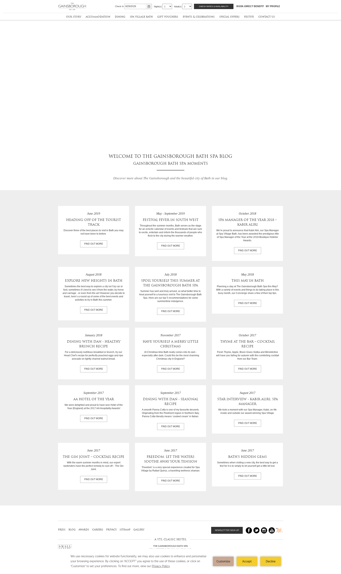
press (62, 529)
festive (249, 16)
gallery (138, 529)
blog (72, 529)
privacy (111, 529)
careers (97, 529)
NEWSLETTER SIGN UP (227, 530)
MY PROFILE (273, 6)
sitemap (125, 529)
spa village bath (141, 16)
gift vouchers (167, 16)
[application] (170, 561)
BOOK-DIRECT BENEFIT (250, 6)
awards (84, 529)
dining (120, 16)
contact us (266, 16)
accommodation (98, 16)
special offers (229, 16)
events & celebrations (199, 16)
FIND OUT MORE (93, 243)
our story (73, 16)
